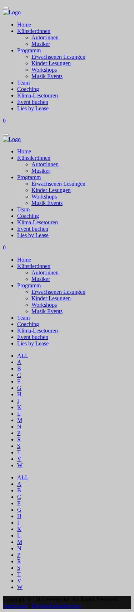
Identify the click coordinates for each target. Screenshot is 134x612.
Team (23, 83)
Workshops (44, 70)
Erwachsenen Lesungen (58, 57)
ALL (23, 356)
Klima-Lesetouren (37, 95)
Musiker (40, 44)
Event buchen (32, 102)
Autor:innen (45, 37)
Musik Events (47, 76)
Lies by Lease (33, 108)
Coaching (28, 89)
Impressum (15, 606)
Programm (29, 50)
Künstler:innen (33, 31)
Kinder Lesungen (51, 63)
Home (24, 24)
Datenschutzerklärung (56, 606)
